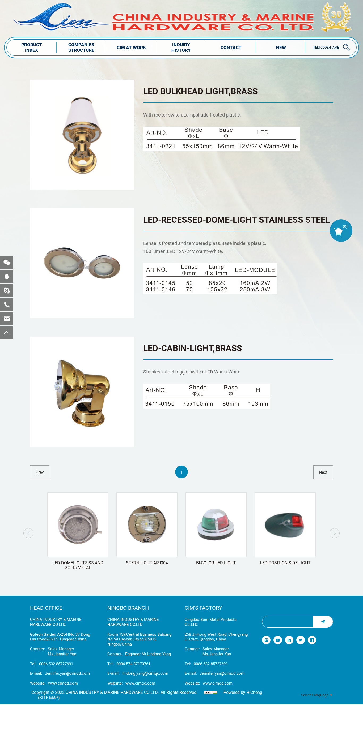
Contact (231, 47)
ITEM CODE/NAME (326, 47)
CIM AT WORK (131, 47)
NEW (281, 47)
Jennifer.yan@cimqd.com (67, 673)
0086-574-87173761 (133, 663)
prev (40, 472)
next (323, 472)
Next (335, 533)
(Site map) (49, 697)
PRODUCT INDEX (31, 47)
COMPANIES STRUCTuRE (81, 47)
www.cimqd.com (63, 683)
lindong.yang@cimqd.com (145, 673)
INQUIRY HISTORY (181, 47)
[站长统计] (210, 692)
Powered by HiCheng (242, 692)
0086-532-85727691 (56, 663)
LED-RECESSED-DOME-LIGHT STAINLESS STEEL (236, 219)
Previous (28, 533)
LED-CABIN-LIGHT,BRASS (192, 348)
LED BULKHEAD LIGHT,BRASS (200, 91)
